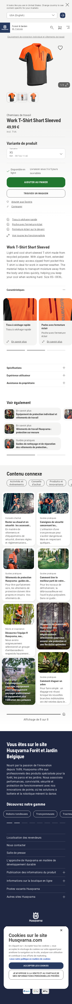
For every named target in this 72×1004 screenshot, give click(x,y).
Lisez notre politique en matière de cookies (30, 959)
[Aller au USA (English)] (62, 15)
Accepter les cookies (36, 965)
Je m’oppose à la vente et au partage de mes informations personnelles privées (36, 974)
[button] (60, 48)
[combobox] (36, 153)
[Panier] (60, 28)
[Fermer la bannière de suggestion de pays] (67, 4)
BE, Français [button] (17, 29)
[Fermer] (61, 930)
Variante (13, 148)
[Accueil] (5, 28)
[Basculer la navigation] (68, 28)
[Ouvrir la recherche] (52, 28)
